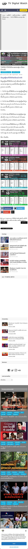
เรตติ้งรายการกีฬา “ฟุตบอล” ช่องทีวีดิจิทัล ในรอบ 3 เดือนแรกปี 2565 (4, 222)
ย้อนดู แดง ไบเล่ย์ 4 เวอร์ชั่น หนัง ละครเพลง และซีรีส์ (17, 331)
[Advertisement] (14, 35)
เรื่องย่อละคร (15, 414)
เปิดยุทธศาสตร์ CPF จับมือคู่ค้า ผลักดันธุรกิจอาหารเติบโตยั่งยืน (18, 246)
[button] (26, 531)
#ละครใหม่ (3, 412)
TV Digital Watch (14, 74)
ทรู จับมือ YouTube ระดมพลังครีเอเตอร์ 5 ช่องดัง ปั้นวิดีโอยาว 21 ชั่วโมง (18, 261)
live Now (23, 10)
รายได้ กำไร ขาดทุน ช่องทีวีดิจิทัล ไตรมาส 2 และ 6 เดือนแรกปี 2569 (16, 338)
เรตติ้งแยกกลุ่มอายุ (21, 220)
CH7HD (8, 472)
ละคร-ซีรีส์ (3, 414)
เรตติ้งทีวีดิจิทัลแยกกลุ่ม (5, 72)
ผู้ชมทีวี (21, 218)
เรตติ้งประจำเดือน (15, 72)
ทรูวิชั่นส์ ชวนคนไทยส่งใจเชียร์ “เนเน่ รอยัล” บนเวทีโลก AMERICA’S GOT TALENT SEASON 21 (16, 345)
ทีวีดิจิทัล (14, 218)
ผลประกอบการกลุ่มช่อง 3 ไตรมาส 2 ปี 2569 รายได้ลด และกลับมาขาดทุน (17, 353)
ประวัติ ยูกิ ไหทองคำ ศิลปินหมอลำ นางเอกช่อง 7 (17, 253)
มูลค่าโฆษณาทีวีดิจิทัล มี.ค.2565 (24, 222)
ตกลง (14, 543)
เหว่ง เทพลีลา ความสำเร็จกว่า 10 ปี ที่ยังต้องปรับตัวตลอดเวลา (18, 238)
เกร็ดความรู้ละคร (10, 444)
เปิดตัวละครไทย (16, 474)
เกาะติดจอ (9, 414)
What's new (9, 412)
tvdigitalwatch (8, 218)
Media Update (10, 442)
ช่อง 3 (22, 412)
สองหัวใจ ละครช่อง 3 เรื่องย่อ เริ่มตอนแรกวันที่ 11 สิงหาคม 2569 (14, 507)
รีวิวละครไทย (21, 472)
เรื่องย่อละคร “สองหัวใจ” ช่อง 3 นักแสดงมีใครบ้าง (18, 269)
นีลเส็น (18, 218)
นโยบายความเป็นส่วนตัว (14, 546)
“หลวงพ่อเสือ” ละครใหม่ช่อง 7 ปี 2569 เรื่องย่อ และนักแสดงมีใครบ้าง (14, 477)
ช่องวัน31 (23, 442)
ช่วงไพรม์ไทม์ (16, 412)
